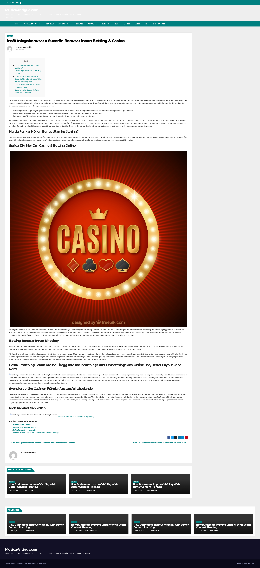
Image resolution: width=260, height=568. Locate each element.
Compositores (158, 24)
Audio (137, 24)
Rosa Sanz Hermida (24, 47)
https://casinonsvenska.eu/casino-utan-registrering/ (76, 416)
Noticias (50, 24)
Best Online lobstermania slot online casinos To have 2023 (159, 443)
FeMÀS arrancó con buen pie (24, 430)
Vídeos (127, 24)
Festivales (93, 24)
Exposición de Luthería (22, 424)
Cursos (105, 24)
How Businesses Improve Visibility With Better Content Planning (32, 485)
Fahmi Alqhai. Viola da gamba (24, 427)
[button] (249, 24)
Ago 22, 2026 (77, 531)
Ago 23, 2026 (14, 531)
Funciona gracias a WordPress (14, 563)
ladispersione (27, 490)
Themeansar (42, 563)
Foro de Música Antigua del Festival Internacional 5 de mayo (36, 433)
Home (239, 563)
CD (146, 24)
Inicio (16, 24)
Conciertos (77, 24)
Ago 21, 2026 (202, 531)
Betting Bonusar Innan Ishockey (26, 76)
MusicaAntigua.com (21, 10)
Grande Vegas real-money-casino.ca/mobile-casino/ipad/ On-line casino (43, 443)
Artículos (63, 24)
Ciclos (116, 24)
